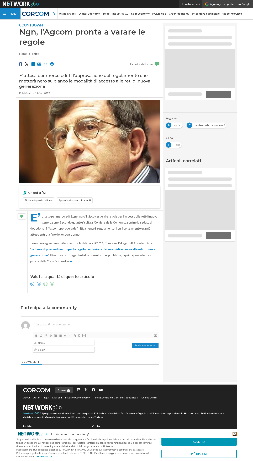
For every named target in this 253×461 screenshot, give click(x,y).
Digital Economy (89, 13)
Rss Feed (57, 397)
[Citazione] (65, 336)
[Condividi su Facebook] (20, 64)
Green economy (179, 13)
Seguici (62, 389)
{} (79, 335)
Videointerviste (232, 13)
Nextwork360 (31, 413)
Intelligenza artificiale (206, 13)
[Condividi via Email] (39, 64)
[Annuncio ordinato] (55, 336)
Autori (36, 397)
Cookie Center (149, 397)
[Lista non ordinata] (60, 336)
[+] (84, 335)
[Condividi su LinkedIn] (33, 64)
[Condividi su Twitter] (26, 64)
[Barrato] (50, 336)
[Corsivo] (41, 336)
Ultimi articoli (67, 13)
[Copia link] (45, 64)
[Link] (74, 336)
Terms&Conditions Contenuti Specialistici (115, 397)
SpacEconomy (140, 13)
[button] (10, 13)
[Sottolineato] (46, 336)
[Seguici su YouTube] (101, 390)
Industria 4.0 (120, 13)
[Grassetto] (36, 336)
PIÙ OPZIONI (199, 454)
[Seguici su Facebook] (93, 390)
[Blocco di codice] (70, 336)
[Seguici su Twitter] (86, 390)
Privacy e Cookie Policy (77, 397)
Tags (46, 397)
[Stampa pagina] (52, 64)
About (26, 397)
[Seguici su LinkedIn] (79, 390)
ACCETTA (199, 441)
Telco (106, 13)
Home (23, 53)
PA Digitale (159, 13)
